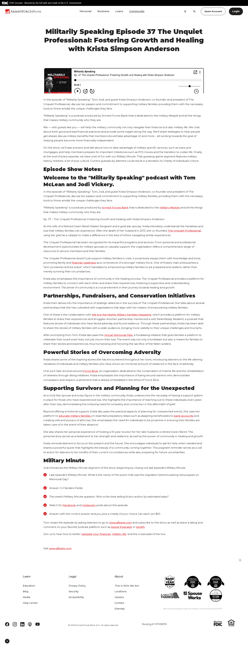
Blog (25, 591)
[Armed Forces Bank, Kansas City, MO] (23, 11)
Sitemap (120, 608)
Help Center (30, 602)
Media (26, 597)
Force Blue (90, 371)
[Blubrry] (30, 624)
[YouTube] (37, 624)
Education (29, 585)
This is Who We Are (127, 585)
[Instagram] (15, 624)
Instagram (89, 505)
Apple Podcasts (121, 527)
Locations (121, 591)
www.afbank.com (120, 522)
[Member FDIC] (218, 623)
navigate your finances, (96, 534)
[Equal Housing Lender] (231, 622)
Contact (119, 602)
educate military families (75, 415)
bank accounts (183, 415)
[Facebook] (7, 624)
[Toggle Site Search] (194, 11)
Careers (119, 597)
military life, (119, 534)
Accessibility (76, 597)
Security (73, 591)
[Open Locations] (185, 11)
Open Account (213, 11)
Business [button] (103, 11)
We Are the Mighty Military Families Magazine (121, 314)
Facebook (69, 505)
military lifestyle (170, 207)
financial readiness (84, 262)
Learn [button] (27, 576)
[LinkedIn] (22, 624)
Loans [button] (119, 11)
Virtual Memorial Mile (118, 335)
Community (136, 11)
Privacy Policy (77, 585)
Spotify (140, 527)
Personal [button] (85, 11)
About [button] (119, 576)
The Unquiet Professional (184, 230)
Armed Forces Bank (115, 207)
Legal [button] (72, 576)
